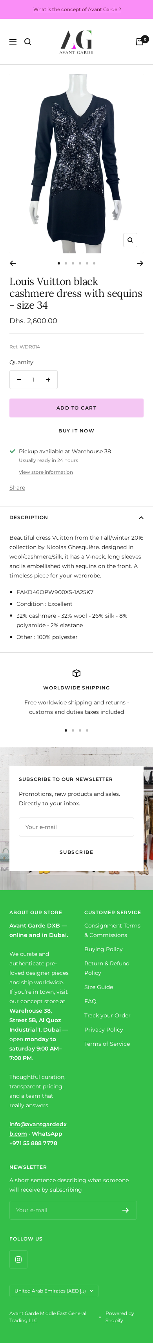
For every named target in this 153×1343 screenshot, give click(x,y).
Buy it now (76, 431)
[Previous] (12, 263)
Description (28, 517)
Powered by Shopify (120, 1316)
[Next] (140, 263)
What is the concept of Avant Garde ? (77, 9)
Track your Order (107, 1015)
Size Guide (98, 987)
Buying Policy (103, 949)
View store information (46, 472)
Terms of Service (107, 1043)
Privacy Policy (103, 1029)
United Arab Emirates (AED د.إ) (50, 1291)
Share (17, 487)
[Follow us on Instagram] (18, 1259)
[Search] (27, 41)
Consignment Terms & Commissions (112, 930)
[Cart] (140, 41)
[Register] (125, 1210)
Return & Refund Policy (106, 968)
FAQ (90, 1001)
